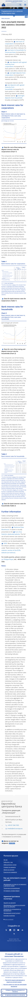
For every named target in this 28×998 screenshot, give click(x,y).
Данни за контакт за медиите (10, 842)
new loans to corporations (14, 43)
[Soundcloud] (22, 930)
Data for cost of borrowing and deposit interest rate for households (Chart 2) (13, 351)
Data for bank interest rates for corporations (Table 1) (13, 300)
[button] (25, 2)
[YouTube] (18, 930)
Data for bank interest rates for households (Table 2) (13, 505)
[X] (6, 930)
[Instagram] (14, 930)
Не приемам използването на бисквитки (15, 995)
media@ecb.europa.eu (15, 828)
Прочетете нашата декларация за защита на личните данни (15, 981)
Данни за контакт (9, 870)
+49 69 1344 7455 (13, 825)
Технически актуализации (12, 888)
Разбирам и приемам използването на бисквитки (15, 991)
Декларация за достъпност (12, 913)
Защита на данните (10, 903)
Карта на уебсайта (9, 919)
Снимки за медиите (10, 867)
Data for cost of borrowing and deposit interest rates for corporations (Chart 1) (13, 149)
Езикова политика (9, 915)
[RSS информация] (14, 933)
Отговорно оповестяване (11, 891)
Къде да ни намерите (10, 872)
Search (20, 4)
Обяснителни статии (10, 865)
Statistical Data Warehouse (12, 528)
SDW (5, 543)
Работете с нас (8, 862)
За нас (6, 860)
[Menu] (25, 4)
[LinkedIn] (10, 930)
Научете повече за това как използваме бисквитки (15, 985)
